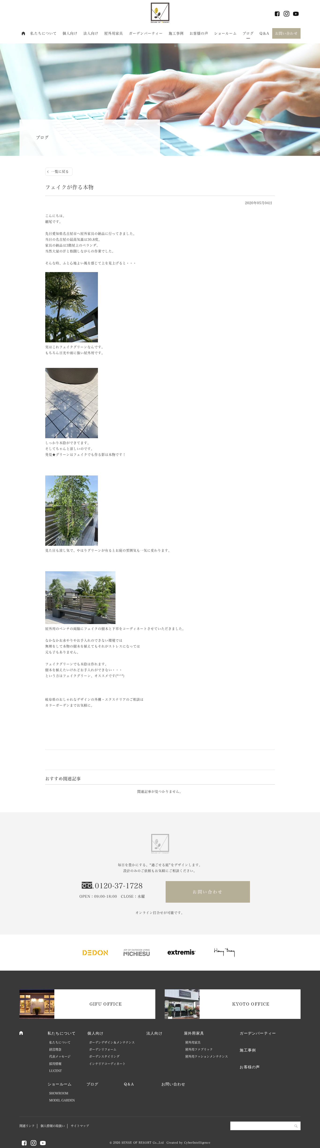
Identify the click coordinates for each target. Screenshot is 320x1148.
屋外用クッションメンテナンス (206, 1056)
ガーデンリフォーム (102, 1049)
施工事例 (176, 33)
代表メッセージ (60, 1056)
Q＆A (264, 33)
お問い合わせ (286, 33)
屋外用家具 (113, 33)
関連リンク (27, 1125)
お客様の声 (199, 33)
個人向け (70, 33)
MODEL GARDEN (62, 1100)
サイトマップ (80, 1125)
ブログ (248, 33)
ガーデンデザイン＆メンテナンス (112, 1042)
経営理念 (55, 1049)
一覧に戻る (60, 171)
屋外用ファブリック (199, 1049)
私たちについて (43, 33)
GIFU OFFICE (105, 1003)
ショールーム (225, 33)
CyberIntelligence (197, 1142)
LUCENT (55, 1070)
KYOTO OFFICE (250, 1003)
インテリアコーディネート (107, 1063)
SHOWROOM (58, 1093)
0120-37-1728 (119, 885)
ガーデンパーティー (146, 33)
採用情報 (55, 1063)
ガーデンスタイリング (104, 1056)
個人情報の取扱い (53, 1125)
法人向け (91, 33)
